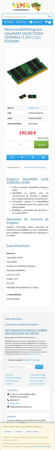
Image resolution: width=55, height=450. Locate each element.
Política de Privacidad (34, 354)
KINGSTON (33, 108)
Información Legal (37, 374)
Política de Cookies (42, 446)
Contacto (37, 22)
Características (13, 167)
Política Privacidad (13, 377)
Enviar (39, 367)
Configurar (8, 431)
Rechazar (19, 431)
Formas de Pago (37, 380)
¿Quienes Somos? (37, 383)
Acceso (22, 22)
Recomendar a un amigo (35, 167)
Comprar (41, 144)
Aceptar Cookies (32, 431)
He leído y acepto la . (24, 360)
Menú (10, 22)
